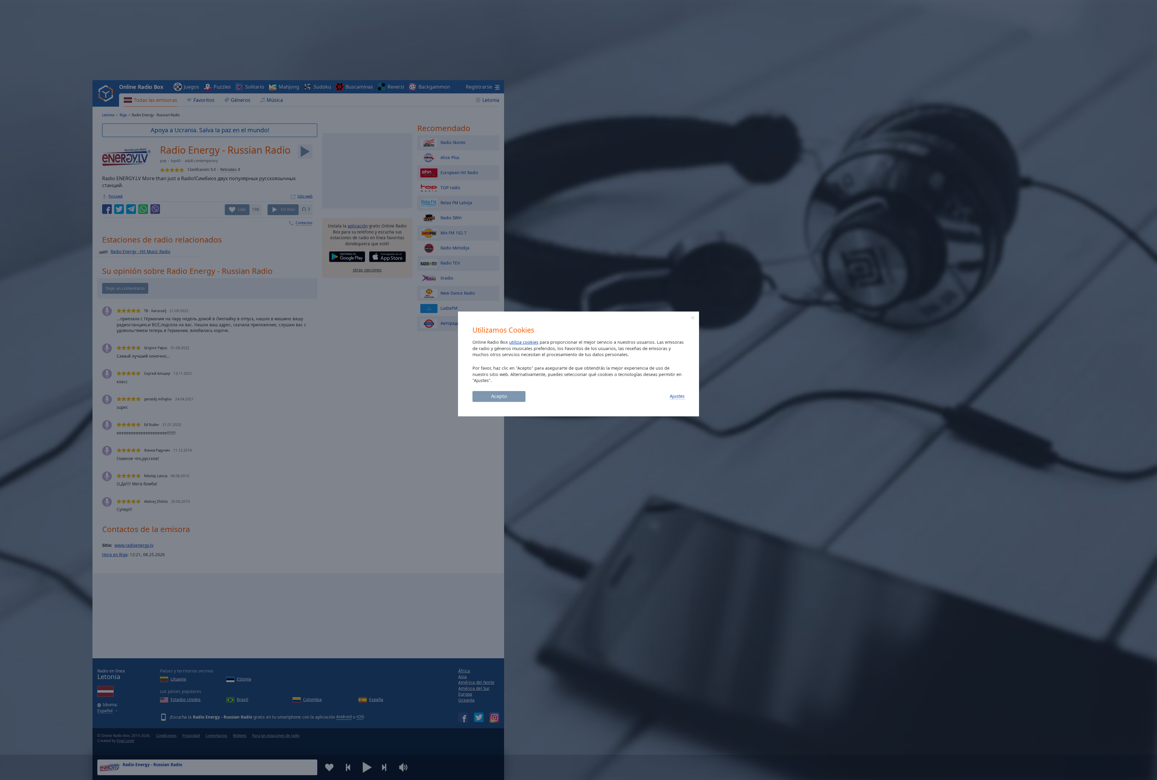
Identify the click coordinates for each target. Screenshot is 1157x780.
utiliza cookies (523, 342)
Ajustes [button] (677, 396)
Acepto (499, 396)
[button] (692, 317)
